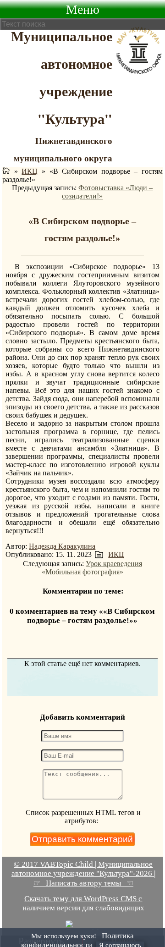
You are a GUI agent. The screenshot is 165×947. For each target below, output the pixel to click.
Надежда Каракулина (62, 546)
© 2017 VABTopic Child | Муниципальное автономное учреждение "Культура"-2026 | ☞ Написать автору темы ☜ (83, 873)
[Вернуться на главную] (6, 171)
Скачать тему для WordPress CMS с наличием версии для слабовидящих (83, 903)
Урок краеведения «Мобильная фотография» (92, 568)
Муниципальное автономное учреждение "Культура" (61, 77)
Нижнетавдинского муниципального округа (63, 149)
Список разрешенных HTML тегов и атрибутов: (83, 817)
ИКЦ (30, 171)
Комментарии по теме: (83, 591)
